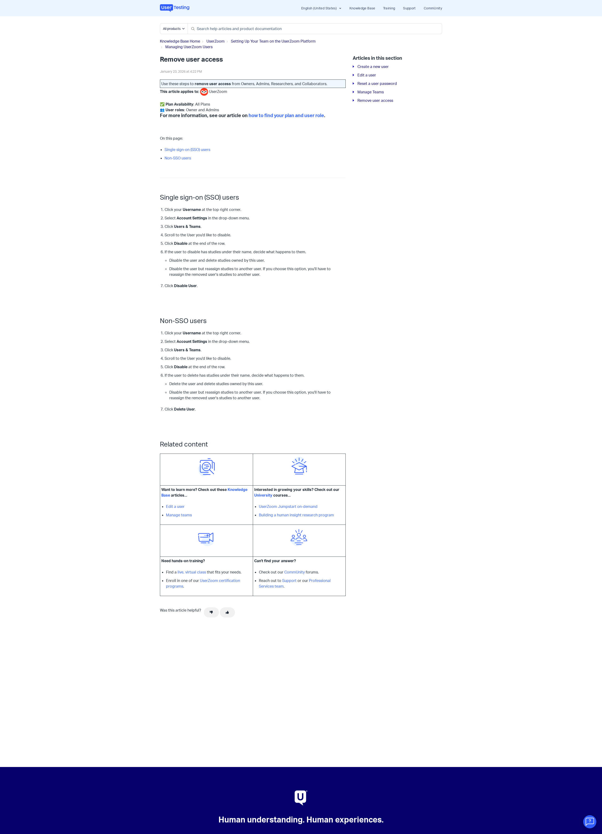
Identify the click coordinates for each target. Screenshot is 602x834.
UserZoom (215, 41)
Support (409, 8)
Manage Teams (370, 92)
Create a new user (373, 66)
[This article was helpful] (227, 612)
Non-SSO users (178, 158)
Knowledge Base (362, 8)
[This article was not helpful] (211, 612)
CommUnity (433, 8)
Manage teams (179, 515)
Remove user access (375, 100)
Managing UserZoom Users (189, 46)
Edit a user (175, 506)
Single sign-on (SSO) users (187, 149)
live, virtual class (192, 572)
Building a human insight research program (296, 515)
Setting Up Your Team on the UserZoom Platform (273, 41)
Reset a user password (377, 83)
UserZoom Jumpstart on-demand (288, 506)
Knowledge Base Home (180, 41)
